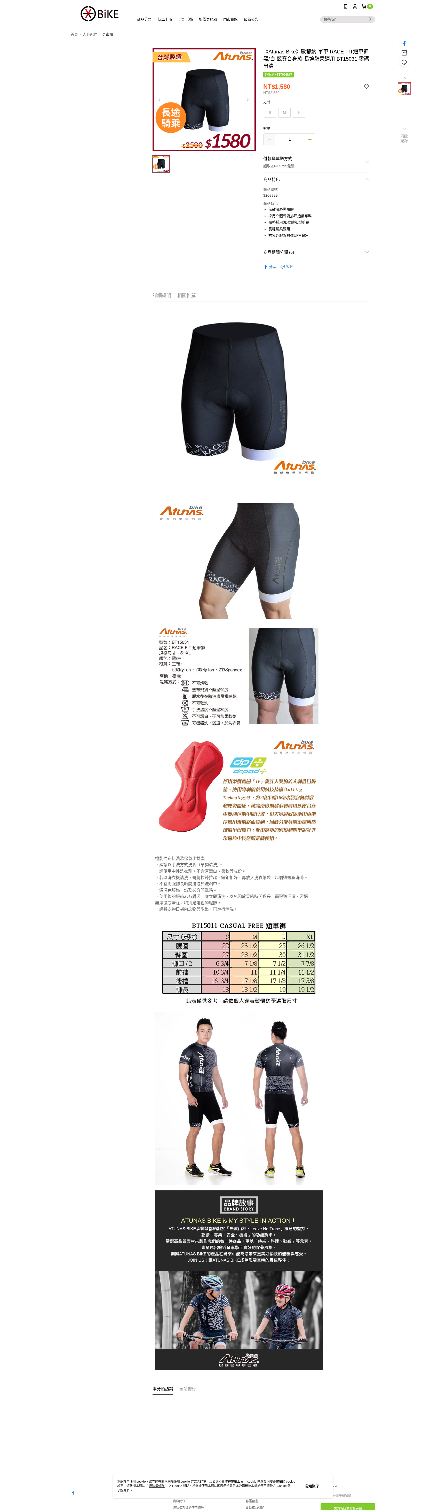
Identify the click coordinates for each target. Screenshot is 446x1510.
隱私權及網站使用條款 (188, 1508)
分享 (272, 267)
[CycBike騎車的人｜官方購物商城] (99, 13)
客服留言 (252, 1501)
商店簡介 (179, 1501)
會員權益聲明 (255, 1508)
